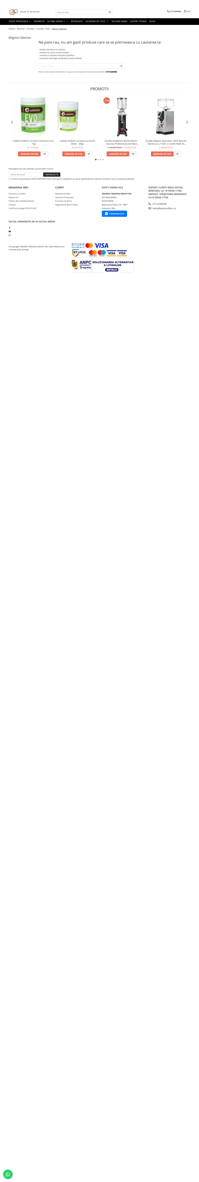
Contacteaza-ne (116, 213)
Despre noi (14, 197)
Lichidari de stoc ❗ (97, 21)
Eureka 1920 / (44, 28)
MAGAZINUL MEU (18, 187)
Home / (13, 28)
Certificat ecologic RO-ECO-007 (23, 208)
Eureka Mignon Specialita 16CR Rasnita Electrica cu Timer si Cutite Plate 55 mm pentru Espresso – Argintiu (166, 142)
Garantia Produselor (64, 197)
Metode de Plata (62, 193)
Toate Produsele (19, 21)
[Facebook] (10, 227)
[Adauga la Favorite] (44, 153)
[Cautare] (110, 12)
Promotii (39, 21)
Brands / (22, 28)
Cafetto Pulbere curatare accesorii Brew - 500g (77, 142)
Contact (12, 204)
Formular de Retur (63, 201)
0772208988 (159, 203)
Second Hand (119, 21)
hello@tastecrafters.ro (164, 208)
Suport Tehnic (138, 21)
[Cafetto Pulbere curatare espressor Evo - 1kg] (33, 117)
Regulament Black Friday (66, 204)
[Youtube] (10, 231)
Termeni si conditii (17, 193)
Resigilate (77, 21)
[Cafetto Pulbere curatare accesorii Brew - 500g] (77, 117)
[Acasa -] (24, 12)
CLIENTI (59, 187)
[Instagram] (10, 235)
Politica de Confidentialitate (21, 201)
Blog (152, 21)
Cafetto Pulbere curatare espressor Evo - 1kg (33, 142)
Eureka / (31, 28)
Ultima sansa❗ (56, 21)
